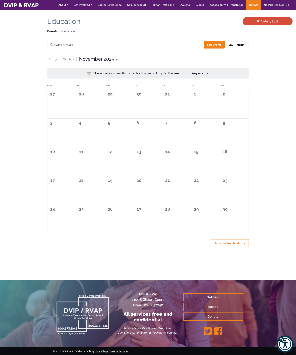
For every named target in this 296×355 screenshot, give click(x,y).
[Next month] (56, 59)
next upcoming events (191, 73)
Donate (253, 5)
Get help (213, 297)
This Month (68, 59)
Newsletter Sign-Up (276, 5)
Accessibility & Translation (226, 5)
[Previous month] (49, 59)
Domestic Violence (109, 5)
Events (199, 5)
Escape (213, 307)
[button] (285, 344)
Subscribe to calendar (228, 243)
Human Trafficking (162, 5)
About (62, 5)
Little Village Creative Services (111, 351)
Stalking (185, 5)
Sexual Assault (136, 5)
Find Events (214, 44)
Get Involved (82, 5)
